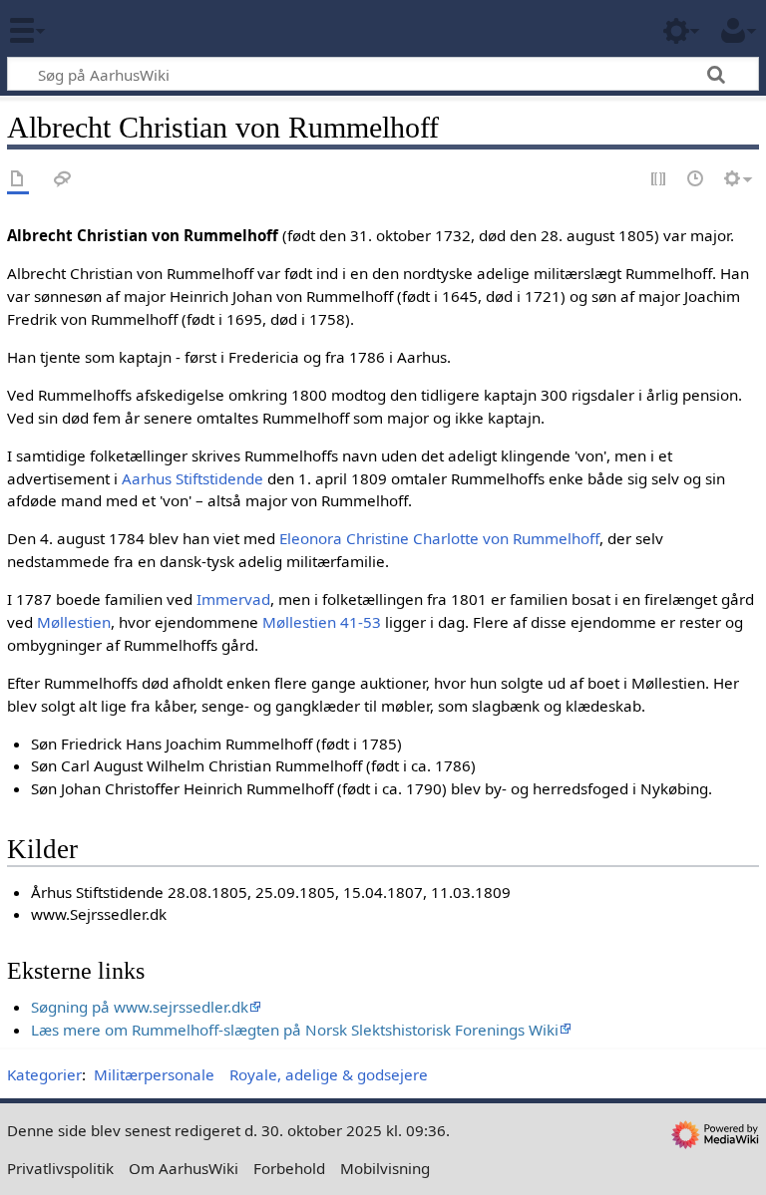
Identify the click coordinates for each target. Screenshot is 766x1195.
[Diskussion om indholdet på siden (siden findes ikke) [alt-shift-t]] (63, 179)
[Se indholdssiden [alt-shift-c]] (18, 179)
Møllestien (74, 622)
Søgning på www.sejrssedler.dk (139, 1007)
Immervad (233, 599)
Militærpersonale (154, 1074)
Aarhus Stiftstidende (192, 478)
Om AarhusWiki (183, 1168)
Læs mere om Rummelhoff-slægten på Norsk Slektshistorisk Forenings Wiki (295, 1030)
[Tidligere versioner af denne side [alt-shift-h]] (696, 179)
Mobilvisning (385, 1168)
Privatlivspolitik (60, 1168)
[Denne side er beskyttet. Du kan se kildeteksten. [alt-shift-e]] (659, 179)
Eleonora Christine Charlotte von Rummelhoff (439, 538)
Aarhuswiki (134, 29)
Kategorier (44, 1074)
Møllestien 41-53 (321, 622)
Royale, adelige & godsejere (328, 1074)
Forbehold (289, 1168)
